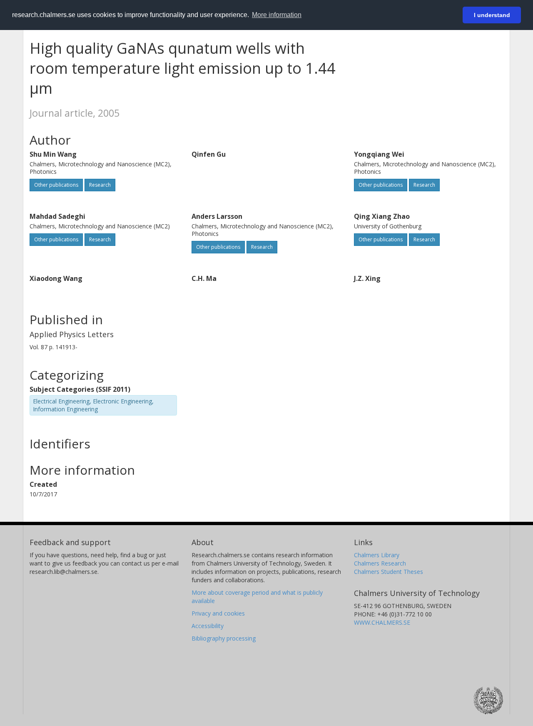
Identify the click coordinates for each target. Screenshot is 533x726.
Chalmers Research (380, 563)
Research (100, 184)
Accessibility (208, 626)
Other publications (56, 184)
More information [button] (276, 14)
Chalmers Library (376, 555)
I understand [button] (492, 15)
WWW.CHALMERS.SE (382, 622)
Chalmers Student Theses (388, 572)
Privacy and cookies (218, 613)
